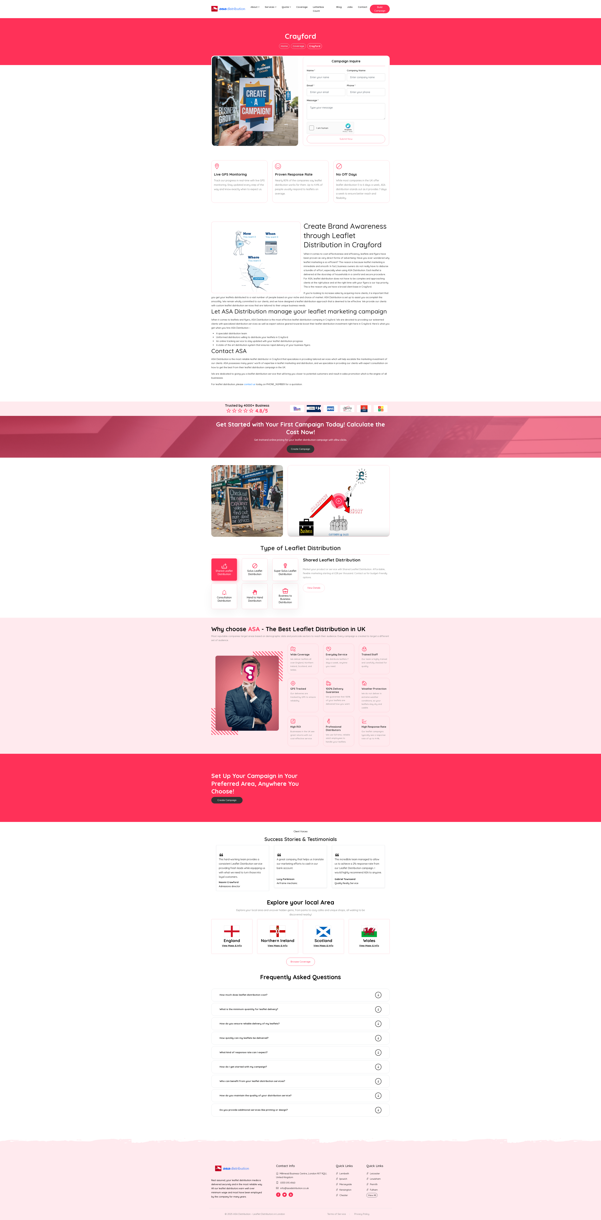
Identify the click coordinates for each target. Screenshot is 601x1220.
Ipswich (343, 1178)
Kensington (345, 1189)
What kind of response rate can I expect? (243, 1052)
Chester (343, 1195)
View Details (313, 587)
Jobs (350, 6)
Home (284, 46)
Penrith (374, 1184)
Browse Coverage (301, 961)
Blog (339, 6)
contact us (249, 384)
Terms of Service (336, 1213)
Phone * (351, 85)
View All (372, 1195)
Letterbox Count (318, 8)
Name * (311, 70)
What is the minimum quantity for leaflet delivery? (249, 1009)
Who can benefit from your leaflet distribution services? (252, 1081)
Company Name (356, 70)
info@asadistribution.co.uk (294, 1188)
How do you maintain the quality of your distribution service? (255, 1095)
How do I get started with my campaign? (243, 1066)
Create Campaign (300, 448)
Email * (310, 85)
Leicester (375, 1173)
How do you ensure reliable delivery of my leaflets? (250, 1023)
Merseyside (345, 1184)
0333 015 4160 (287, 1182)
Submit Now (346, 138)
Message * (312, 100)
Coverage (302, 6)
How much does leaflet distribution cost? (243, 994)
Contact (362, 6)
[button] (255, 7)
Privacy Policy (361, 1213)
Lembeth (344, 1173)
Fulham (374, 1189)
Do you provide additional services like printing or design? (254, 1109)
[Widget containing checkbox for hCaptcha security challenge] (330, 128)
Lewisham (375, 1178)
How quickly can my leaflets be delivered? (244, 1037)
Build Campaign (379, 9)
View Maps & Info (232, 945)
